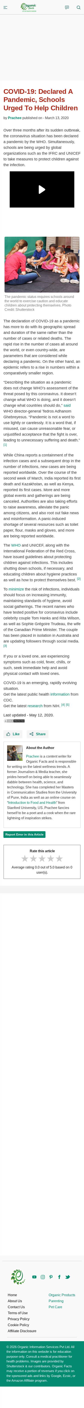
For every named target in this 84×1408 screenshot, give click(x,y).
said (67, 405)
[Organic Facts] (28, 7)
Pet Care (55, 1307)
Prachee (15, 118)
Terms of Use (18, 1313)
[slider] (42, 858)
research (35, 706)
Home (12, 1295)
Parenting (56, 1301)
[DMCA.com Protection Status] (14, 720)
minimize (16, 589)
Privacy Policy (19, 1319)
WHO (16, 545)
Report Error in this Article (24, 834)
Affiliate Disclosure (22, 1331)
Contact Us (16, 1307)
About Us (15, 1301)
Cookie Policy (18, 1325)
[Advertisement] (42, 1074)
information (60, 694)
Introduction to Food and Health (32, 802)
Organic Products (62, 1295)
